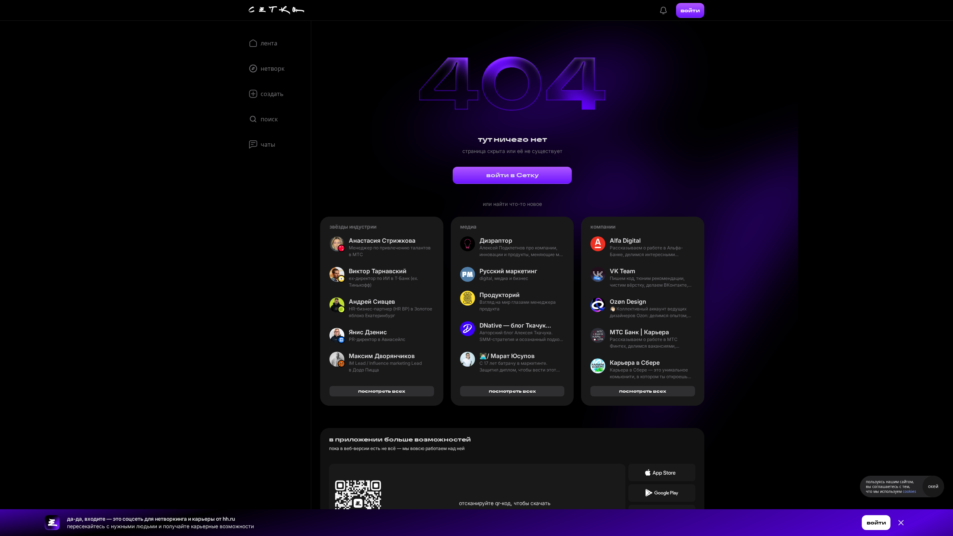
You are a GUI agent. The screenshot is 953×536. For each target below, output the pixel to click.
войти (690, 10)
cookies (909, 491)
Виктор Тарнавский (378, 271)
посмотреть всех (381, 391)
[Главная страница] (277, 10)
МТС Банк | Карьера (639, 332)
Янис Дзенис (368, 332)
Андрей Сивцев (372, 301)
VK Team (622, 271)
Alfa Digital (625, 240)
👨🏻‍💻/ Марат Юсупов (507, 356)
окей (933, 486)
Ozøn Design (628, 301)
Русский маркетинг (508, 271)
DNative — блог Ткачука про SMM (516, 325)
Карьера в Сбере (635, 362)
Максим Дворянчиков (382, 356)
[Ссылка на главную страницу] (52, 522)
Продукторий (499, 295)
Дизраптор (495, 240)
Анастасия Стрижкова (382, 240)
